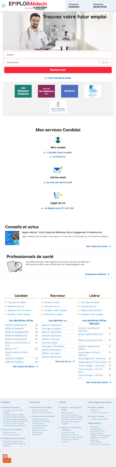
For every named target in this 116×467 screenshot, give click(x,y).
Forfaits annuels (38, 424)
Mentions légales (96, 433)
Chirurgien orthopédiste (53, 346)
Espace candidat (97, 407)
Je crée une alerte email (59, 182)
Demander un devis (53, 314)
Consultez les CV (52, 306)
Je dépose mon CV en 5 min (59, 208)
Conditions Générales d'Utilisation (98, 439)
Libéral (94, 296)
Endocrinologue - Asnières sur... (90, 376)
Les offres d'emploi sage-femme (15, 419)
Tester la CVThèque (39, 410)
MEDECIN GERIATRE (14, 328)
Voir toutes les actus (96, 246)
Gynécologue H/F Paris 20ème (92, 362)
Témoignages (37, 432)
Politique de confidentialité (100, 436)
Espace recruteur (97, 416)
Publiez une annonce (40, 419)
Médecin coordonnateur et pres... (17, 344)
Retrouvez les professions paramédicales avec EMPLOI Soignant (14, 443)
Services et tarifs (52, 302)
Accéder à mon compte (99, 413)
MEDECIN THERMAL (14, 358)
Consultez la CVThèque (41, 421)
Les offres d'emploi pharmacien (15, 421)
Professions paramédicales (14, 438)
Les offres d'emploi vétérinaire (14, 426)
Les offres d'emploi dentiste (13, 424)
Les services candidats (12, 430)
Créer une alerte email (59, 78)
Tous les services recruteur (43, 416)
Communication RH (39, 426)
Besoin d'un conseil (39, 430)
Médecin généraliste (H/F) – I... (91, 335)
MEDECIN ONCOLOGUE (16, 339)
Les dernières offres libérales (94, 322)
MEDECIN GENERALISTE (16, 325)
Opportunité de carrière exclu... (16, 353)
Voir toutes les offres (24, 366)
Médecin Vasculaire (51, 353)
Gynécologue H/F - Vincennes (92, 358)
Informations (94, 423)
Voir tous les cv (63, 361)
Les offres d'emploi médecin (14, 415)
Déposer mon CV (9, 432)
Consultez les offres (17, 302)
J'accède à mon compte (59, 152)
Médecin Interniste (51, 339)
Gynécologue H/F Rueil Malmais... (89, 353)
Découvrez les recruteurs (19, 310)
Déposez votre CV (16, 306)
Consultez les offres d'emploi (72, 417)
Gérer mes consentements (100, 445)
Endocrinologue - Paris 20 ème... (90, 370)
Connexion (74, 5)
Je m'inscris (59, 156)
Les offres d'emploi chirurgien (14, 417)
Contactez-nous (96, 429)
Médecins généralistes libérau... (89, 347)
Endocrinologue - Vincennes (91, 365)
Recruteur (57, 296)
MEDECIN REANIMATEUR (16, 332)
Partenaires (36, 435)
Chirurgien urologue (51, 328)
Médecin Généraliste (51, 325)
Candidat (21, 296)
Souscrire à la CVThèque (41, 413)
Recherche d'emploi (11, 407)
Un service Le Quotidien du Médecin (36, 8)
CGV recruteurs (96, 442)
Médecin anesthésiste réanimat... (88, 329)
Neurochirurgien (50, 342)
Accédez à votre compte (19, 314)
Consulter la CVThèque (70, 435)
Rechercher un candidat (41, 407)
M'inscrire (94, 410)
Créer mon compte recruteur (72, 437)
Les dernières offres (21, 320)
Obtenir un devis (38, 428)
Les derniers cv (58, 320)
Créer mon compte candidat (72, 419)
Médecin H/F (11, 349)
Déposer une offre (68, 433)
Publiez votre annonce (91, 310)
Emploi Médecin (28, 5)
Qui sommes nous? (97, 431)
